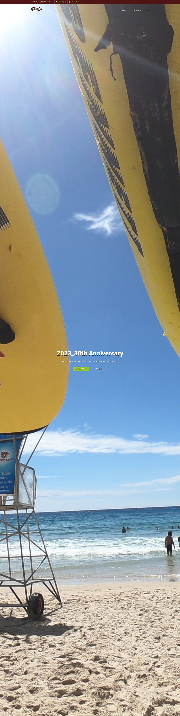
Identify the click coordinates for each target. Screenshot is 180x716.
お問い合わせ (62, 2)
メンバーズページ (76, 2)
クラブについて (136, 11)
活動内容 (123, 11)
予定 (147, 11)
